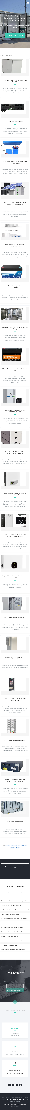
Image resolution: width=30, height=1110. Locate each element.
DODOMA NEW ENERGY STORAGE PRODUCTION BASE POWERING (15, 452)
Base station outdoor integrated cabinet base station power (15, 286)
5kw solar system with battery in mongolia (10, 936)
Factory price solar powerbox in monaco (10, 914)
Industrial (12, 847)
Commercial (24, 845)
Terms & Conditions (6, 1097)
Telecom (17, 845)
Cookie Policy (21, 1097)
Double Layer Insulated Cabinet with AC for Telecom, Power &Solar (15, 245)
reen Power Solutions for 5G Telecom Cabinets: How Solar (15, 81)
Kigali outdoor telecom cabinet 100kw (9, 945)
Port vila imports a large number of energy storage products (14, 901)
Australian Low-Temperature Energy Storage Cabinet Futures (14, 932)
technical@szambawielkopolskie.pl (15, 1073)
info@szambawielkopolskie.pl (15, 1070)
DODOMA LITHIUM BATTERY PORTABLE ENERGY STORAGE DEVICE (15, 203)
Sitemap (26, 1097)
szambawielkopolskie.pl (15, 1101)
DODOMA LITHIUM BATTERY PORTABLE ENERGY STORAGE (15, 699)
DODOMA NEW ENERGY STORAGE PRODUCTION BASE (15, 411)
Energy (17, 847)
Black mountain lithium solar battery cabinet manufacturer (14, 918)
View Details (14, 67)
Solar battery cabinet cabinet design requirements (12, 927)
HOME (3, 25)
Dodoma (7, 845)
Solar (13, 845)
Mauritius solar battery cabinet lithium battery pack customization (15, 909)
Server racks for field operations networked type (11, 905)
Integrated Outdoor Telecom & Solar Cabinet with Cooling (15, 328)
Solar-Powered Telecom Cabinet (15, 121)
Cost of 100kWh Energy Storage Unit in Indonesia (12, 923)
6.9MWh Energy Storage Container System (15, 617)
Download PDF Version (15, 35)
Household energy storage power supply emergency (12, 940)
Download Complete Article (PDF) (15, 866)
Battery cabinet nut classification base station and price (13, 949)
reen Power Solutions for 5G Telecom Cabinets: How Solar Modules (15, 162)
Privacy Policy (14, 1097)
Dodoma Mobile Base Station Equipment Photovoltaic (15, 658)
